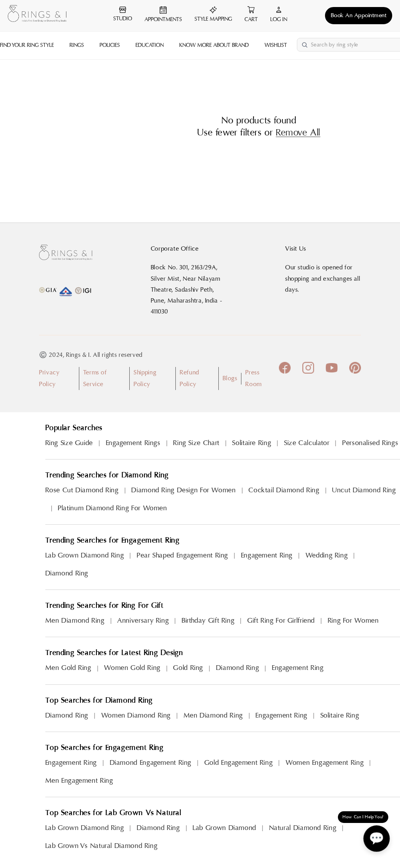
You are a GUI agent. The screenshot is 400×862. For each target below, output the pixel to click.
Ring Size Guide (69, 442)
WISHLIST (275, 45)
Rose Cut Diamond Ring (82, 490)
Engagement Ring (267, 555)
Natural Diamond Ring (303, 827)
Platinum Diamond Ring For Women (112, 508)
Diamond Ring (67, 573)
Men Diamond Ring (75, 620)
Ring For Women (353, 620)
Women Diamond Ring (136, 715)
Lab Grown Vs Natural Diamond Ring (101, 845)
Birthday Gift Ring (208, 620)
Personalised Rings (370, 442)
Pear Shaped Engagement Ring (182, 555)
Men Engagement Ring (79, 780)
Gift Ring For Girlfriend (281, 620)
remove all (298, 133)
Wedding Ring (326, 555)
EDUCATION (150, 45)
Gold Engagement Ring (238, 762)
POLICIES (110, 45)
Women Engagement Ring (325, 762)
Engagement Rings (133, 442)
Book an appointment (359, 15)
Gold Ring (188, 667)
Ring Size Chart (196, 442)
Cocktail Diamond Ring (283, 490)
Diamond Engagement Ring (151, 762)
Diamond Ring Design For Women (183, 490)
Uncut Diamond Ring (364, 490)
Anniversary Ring (143, 620)
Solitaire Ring (251, 442)
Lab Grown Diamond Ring (84, 555)
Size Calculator (306, 442)
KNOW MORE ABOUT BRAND (214, 45)
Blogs (230, 378)
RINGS (77, 45)
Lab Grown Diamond (224, 827)
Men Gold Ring (68, 667)
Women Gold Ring (132, 667)
